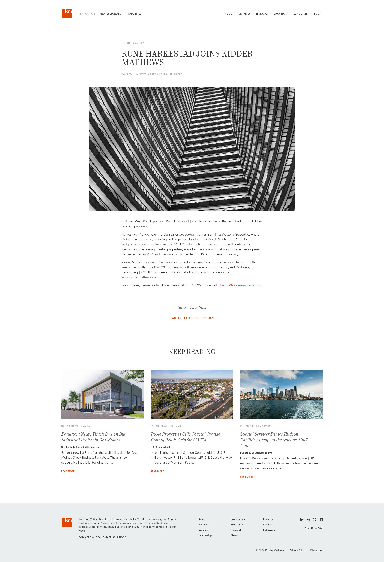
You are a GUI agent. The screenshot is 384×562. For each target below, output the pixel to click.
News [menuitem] (234, 535)
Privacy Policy (297, 550)
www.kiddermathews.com (140, 277)
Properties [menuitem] (237, 524)
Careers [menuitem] (203, 530)
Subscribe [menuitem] (269, 530)
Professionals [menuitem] (239, 519)
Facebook (191, 318)
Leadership (301, 13)
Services (245, 13)
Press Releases (172, 74)
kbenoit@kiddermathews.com (239, 285)
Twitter (175, 318)
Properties (133, 13)
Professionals (110, 13)
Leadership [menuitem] (205, 535)
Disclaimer (316, 550)
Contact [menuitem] (268, 524)
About (229, 13)
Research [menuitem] (236, 530)
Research (262, 13)
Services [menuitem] (204, 524)
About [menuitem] (202, 519)
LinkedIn (207, 318)
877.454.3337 (314, 527)
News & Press (148, 74)
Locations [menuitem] (269, 519)
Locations (281, 13)
